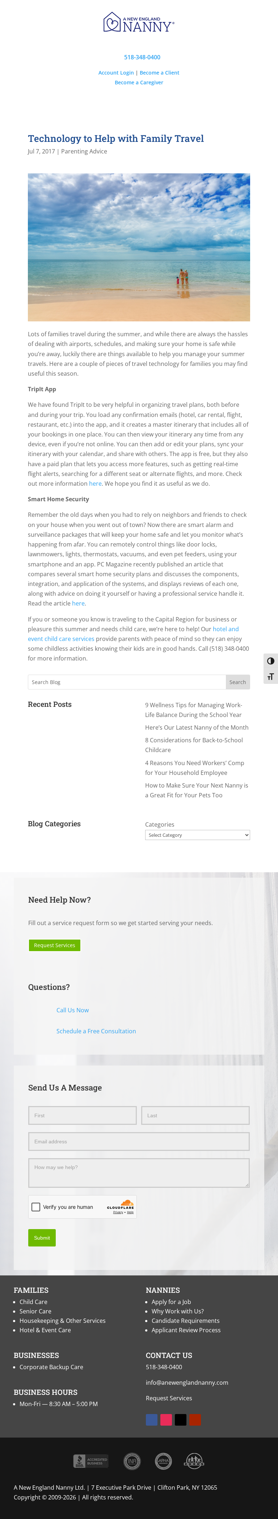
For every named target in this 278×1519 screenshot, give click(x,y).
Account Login (116, 72)
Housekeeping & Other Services (63, 1321)
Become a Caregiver (139, 82)
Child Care (33, 1302)
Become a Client (160, 72)
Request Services (54, 945)
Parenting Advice (84, 151)
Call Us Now (72, 1010)
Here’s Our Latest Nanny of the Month (197, 727)
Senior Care (35, 1311)
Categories (159, 824)
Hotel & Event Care (45, 1330)
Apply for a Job (171, 1302)
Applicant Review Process (186, 1330)
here (95, 484)
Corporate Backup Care (51, 1367)
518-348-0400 (139, 57)
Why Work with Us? (178, 1311)
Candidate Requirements (186, 1321)
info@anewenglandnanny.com (187, 1383)
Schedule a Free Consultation (96, 1031)
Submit (42, 1238)
